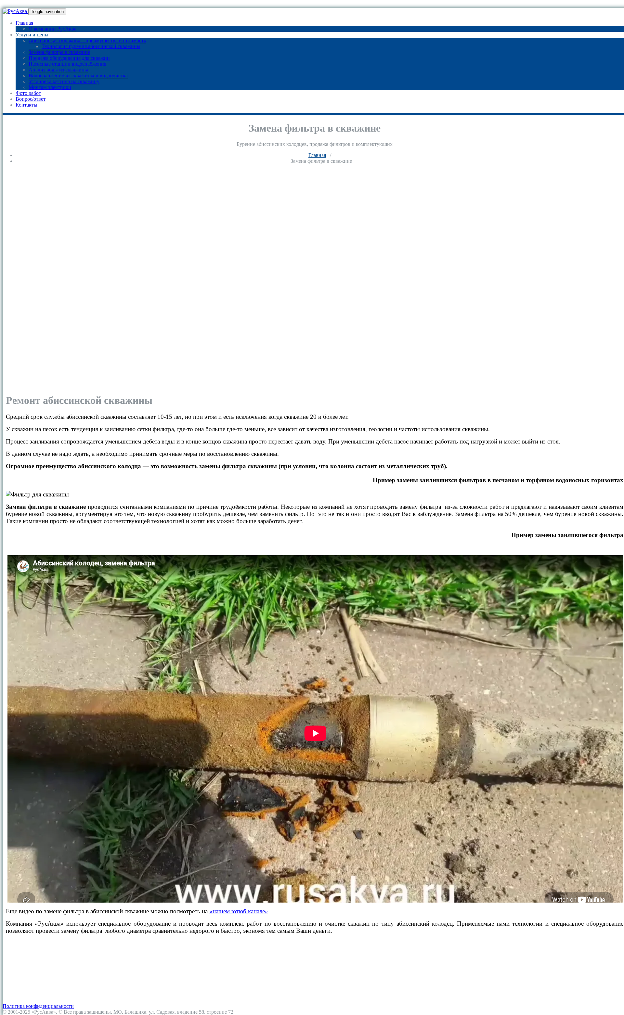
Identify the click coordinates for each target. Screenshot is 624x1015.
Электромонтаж (20, 982)
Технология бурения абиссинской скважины (91, 46)
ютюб (239, 911)
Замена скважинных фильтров (36, 947)
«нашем (220, 911)
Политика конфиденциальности (38, 1006)
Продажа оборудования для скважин (69, 58)
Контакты (26, 105)
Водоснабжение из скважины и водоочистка (78, 75)
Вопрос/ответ (31, 99)
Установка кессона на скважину (64, 81)
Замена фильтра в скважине (59, 52)
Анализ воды (17, 971)
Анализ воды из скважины (58, 69)
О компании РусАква (52, 29)
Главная (24, 23)
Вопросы (13, 988)
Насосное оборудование (29, 959)
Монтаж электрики (50, 87)
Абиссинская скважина (28, 941)
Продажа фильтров (24, 953)
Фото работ (28, 93)
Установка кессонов (25, 977)
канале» (258, 911)
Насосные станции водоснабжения (67, 64)
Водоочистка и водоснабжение (37, 965)
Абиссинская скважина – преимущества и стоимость (87, 40)
